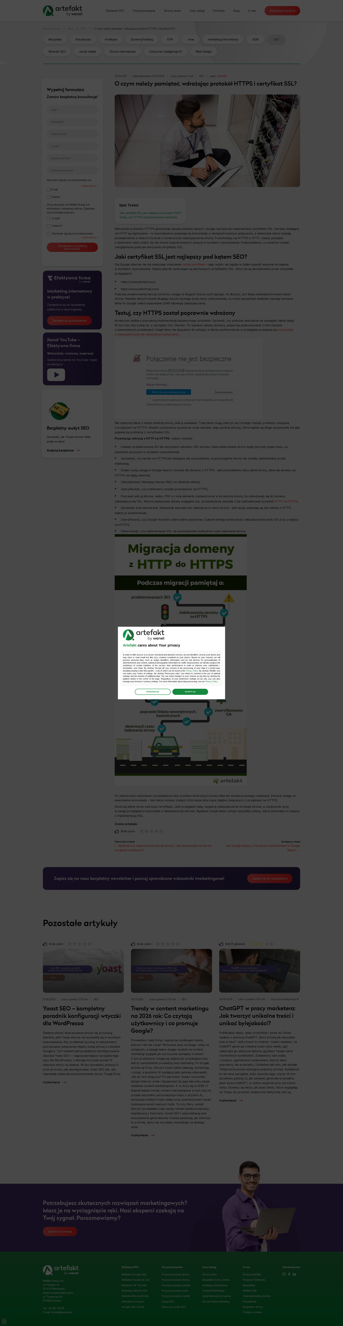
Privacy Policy (192, 671)
